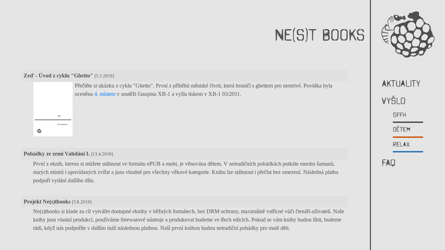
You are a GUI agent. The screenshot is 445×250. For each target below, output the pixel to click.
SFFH (399, 115)
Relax (401, 144)
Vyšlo (393, 100)
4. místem (104, 94)
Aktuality (401, 83)
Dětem (401, 129)
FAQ (388, 162)
